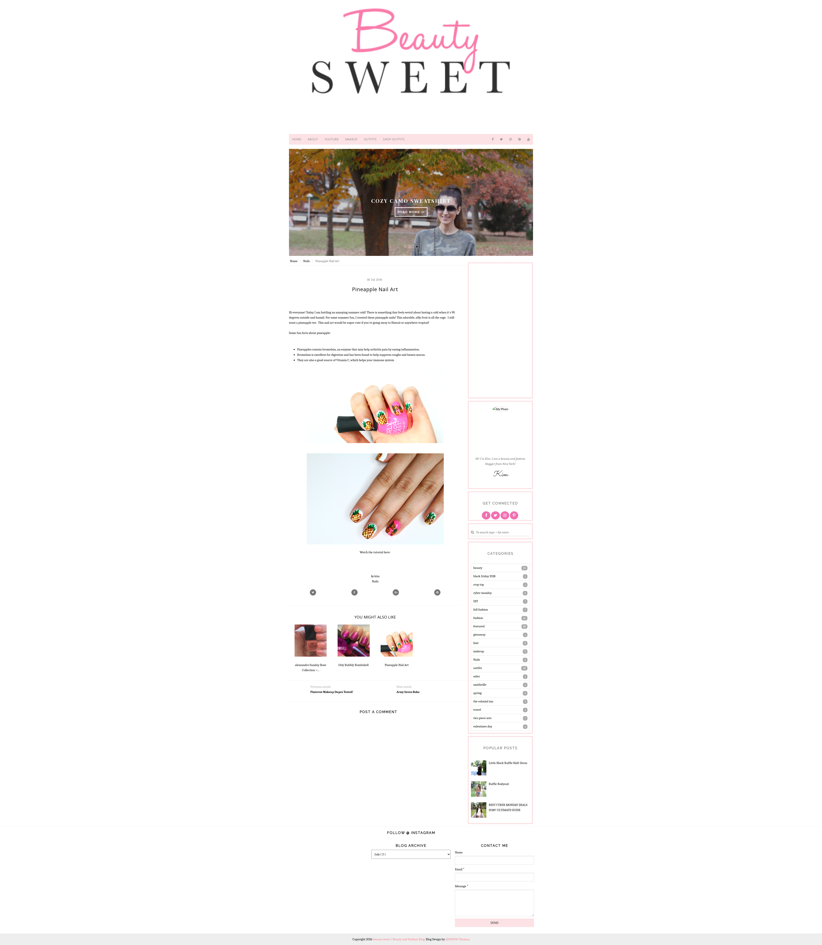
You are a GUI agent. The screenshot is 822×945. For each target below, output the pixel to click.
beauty (477, 568)
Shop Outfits (394, 139)
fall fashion (480, 609)
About (313, 139)
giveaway (479, 634)
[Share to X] (313, 592)
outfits (477, 668)
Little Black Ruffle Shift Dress (508, 763)
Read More (409, 212)
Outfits (370, 139)
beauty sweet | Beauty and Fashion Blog (398, 939)
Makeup (351, 139)
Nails (375, 581)
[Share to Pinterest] (437, 592)
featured (479, 626)
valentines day (482, 726)
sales (476, 676)
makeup (478, 651)
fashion (478, 618)
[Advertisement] (488, 330)
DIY (475, 601)
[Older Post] (421, 699)
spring (477, 693)
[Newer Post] (335, 699)
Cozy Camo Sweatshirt (411, 200)
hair (476, 643)
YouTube (332, 139)
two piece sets (482, 718)
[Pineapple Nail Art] (396, 592)
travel (477, 710)
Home (296, 139)
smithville (479, 685)
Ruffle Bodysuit (499, 784)
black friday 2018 (484, 576)
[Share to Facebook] (354, 592)
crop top (478, 584)
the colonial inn (483, 701)
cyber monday (482, 593)
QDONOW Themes (457, 939)
